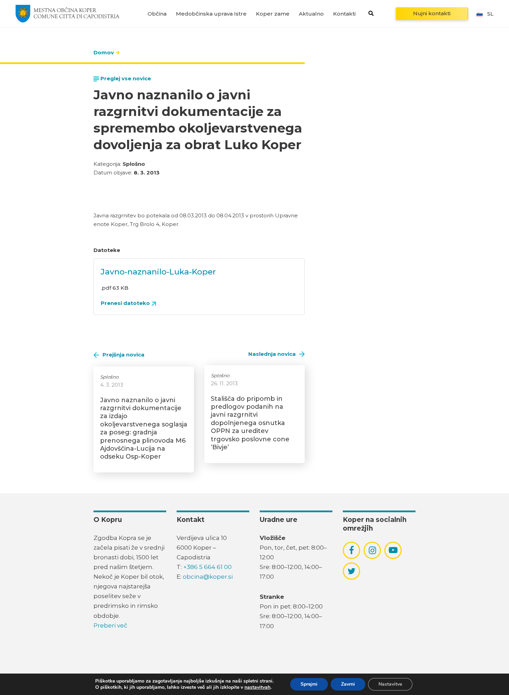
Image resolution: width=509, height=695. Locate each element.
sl (490, 13)
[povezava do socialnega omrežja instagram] (372, 550)
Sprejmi (309, 684)
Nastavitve (390, 684)
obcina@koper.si (208, 576)
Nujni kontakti (431, 13)
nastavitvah (257, 687)
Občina (157, 13)
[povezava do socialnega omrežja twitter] (352, 571)
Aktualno (311, 13)
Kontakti (344, 13)
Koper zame (272, 13)
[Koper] (67, 13)
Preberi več (110, 625)
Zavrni (348, 684)
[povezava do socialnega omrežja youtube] (393, 550)
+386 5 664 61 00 (207, 566)
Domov (103, 52)
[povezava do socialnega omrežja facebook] (351, 550)
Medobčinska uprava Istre (211, 13)
